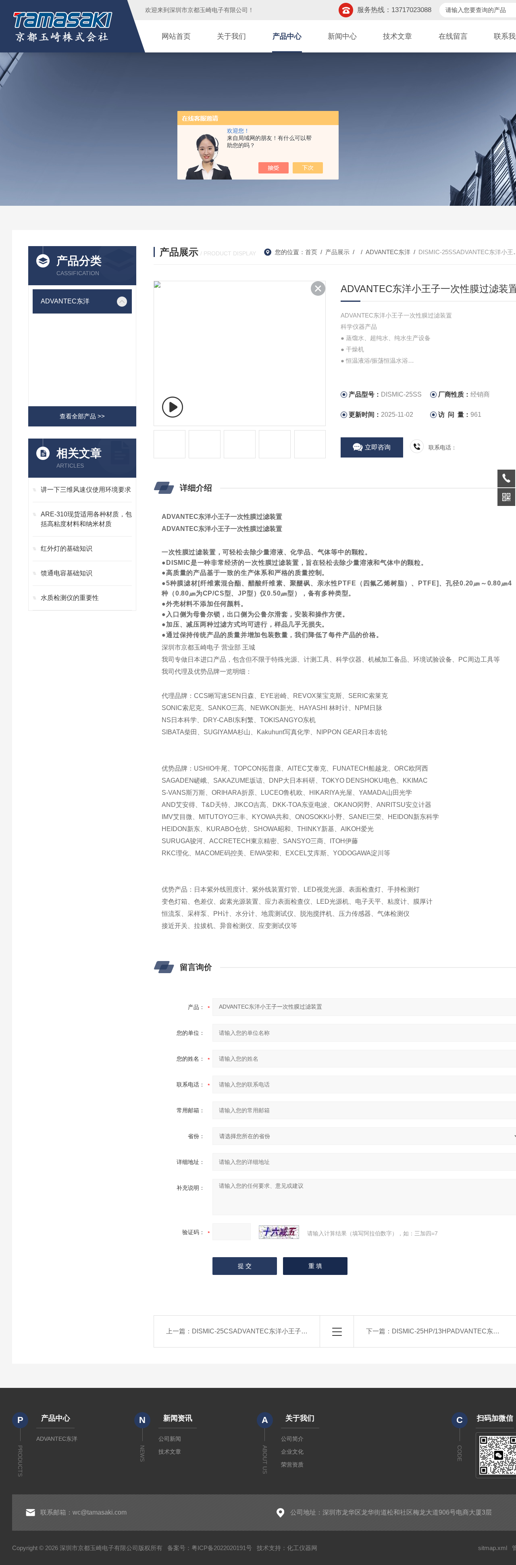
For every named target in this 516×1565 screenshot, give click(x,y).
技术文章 (397, 36)
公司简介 (292, 1438)
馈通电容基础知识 (66, 573)
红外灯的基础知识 (66, 548)
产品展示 (337, 252)
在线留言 (453, 36)
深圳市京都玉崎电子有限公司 (208, 9)
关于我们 (231, 36)
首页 (311, 252)
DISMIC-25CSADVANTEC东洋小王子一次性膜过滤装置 (272, 1331)
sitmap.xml (492, 1547)
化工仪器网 (302, 1547)
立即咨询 (378, 447)
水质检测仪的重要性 (70, 597)
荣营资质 (292, 1464)
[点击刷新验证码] (279, 1232)
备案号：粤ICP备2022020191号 (209, 1547)
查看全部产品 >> (82, 416)
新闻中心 (342, 36)
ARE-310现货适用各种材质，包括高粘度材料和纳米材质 (86, 519)
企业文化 (292, 1451)
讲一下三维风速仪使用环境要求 (86, 489)
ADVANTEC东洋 (65, 301)
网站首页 (176, 36)
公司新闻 (169, 1438)
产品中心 (287, 36)
